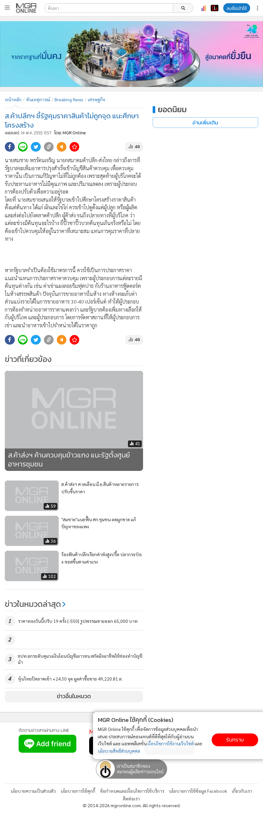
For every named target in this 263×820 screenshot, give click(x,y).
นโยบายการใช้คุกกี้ (78, 791)
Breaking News (69, 99)
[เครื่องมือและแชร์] (258, 8)
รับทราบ (235, 740)
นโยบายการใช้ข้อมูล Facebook (198, 791)
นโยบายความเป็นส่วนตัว (33, 791)
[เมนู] (7, 8)
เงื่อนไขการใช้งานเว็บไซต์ (171, 743)
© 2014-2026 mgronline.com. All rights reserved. (132, 805)
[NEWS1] (214, 8)
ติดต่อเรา (131, 798)
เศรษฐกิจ (96, 99)
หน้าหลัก (13, 99)
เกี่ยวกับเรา (242, 791)
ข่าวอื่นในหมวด (74, 696)
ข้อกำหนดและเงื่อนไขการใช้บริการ (132, 791)
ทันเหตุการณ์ (38, 99)
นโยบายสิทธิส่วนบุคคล (119, 751)
